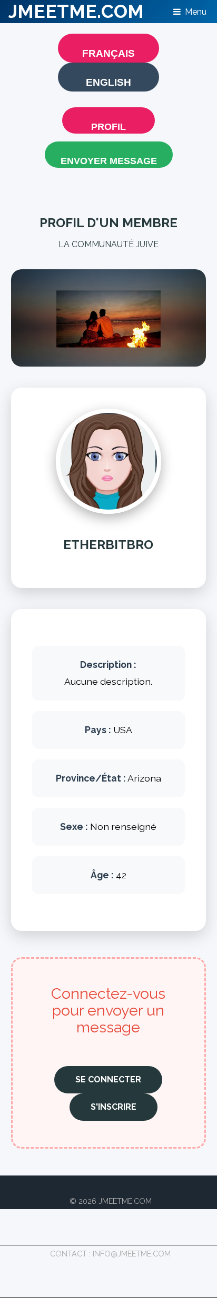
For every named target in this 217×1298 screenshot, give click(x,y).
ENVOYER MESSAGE (109, 161)
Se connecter (108, 1079)
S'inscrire (113, 1107)
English (108, 82)
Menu (195, 12)
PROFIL (108, 126)
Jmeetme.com (76, 11)
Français (108, 53)
